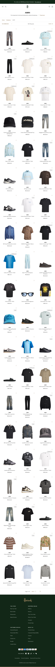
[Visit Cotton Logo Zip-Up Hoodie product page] (45, 393)
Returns (29, 611)
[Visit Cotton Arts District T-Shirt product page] (9, 251)
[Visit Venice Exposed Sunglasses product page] (27, 280)
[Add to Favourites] (16, 29)
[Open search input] (5, 6)
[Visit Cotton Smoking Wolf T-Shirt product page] (27, 84)
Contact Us (12, 638)
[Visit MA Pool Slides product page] (9, 365)
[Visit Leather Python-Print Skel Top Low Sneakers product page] (45, 336)
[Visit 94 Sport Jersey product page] (27, 167)
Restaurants (13, 614)
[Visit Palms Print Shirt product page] (27, 449)
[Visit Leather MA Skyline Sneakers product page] (9, 195)
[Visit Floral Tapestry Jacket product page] (45, 533)
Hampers (30, 620)
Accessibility (17, 658)
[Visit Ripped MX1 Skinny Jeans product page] (9, 28)
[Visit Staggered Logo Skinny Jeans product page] (45, 111)
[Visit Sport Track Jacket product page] (9, 140)
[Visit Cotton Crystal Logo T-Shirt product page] (45, 223)
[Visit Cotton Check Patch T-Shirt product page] (27, 56)
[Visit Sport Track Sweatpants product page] (27, 251)
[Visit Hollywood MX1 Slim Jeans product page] (45, 140)
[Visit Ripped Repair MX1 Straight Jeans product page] (9, 504)
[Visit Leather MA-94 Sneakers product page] (9, 449)
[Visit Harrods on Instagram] (28, 653)
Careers (30, 635)
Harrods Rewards (14, 630)
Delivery (29, 608)
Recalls (11, 641)
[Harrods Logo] (27, 600)
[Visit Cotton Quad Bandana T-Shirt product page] (45, 167)
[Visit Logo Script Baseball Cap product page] (45, 421)
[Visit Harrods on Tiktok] (31, 653)
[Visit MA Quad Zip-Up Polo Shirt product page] (9, 421)
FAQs (11, 635)
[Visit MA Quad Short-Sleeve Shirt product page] (45, 365)
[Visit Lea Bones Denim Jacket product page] (27, 421)
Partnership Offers (14, 632)
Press (29, 638)
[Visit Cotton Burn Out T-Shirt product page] (45, 280)
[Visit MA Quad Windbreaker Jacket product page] (9, 223)
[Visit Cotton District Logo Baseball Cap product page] (9, 308)
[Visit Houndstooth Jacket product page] (45, 562)
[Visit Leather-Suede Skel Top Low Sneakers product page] (45, 251)
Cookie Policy (13, 644)
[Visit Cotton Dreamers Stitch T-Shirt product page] (27, 195)
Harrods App (30, 623)
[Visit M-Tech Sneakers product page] (9, 167)
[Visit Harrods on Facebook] (26, 653)
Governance (30, 641)
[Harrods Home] (27, 6)
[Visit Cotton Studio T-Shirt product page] (9, 280)
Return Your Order (32, 617)
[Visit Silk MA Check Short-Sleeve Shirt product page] (27, 223)
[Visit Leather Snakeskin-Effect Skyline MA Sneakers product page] (27, 533)
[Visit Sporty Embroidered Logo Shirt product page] (9, 562)
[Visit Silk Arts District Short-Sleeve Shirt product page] (27, 336)
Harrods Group (31, 630)
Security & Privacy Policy (35, 658)
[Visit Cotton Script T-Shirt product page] (45, 195)
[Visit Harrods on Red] (33, 653)
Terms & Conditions (25, 658)
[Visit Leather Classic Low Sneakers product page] (27, 308)
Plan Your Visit (13, 608)
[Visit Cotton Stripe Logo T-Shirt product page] (9, 533)
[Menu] (2, 6)
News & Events (13, 617)
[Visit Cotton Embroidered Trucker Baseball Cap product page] (9, 111)
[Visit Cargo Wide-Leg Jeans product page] (9, 393)
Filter (50, 23)
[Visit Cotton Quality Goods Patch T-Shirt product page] (45, 308)
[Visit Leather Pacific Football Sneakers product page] (9, 336)
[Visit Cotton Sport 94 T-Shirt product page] (45, 28)
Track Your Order (31, 614)
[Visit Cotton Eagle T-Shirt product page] (27, 504)
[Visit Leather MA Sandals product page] (27, 28)
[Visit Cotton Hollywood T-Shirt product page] (27, 140)
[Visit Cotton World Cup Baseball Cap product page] (27, 111)
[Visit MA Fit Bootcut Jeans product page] (9, 56)
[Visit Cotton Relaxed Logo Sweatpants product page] (27, 393)
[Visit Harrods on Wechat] (36, 653)
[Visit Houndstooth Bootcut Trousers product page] (9, 477)
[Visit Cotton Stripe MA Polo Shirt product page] (45, 477)
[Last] (40, 591)
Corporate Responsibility (33, 632)
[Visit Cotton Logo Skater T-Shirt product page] (27, 365)
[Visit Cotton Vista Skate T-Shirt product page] (45, 56)
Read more (42, 15)
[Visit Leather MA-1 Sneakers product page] (27, 477)
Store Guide (12, 611)
